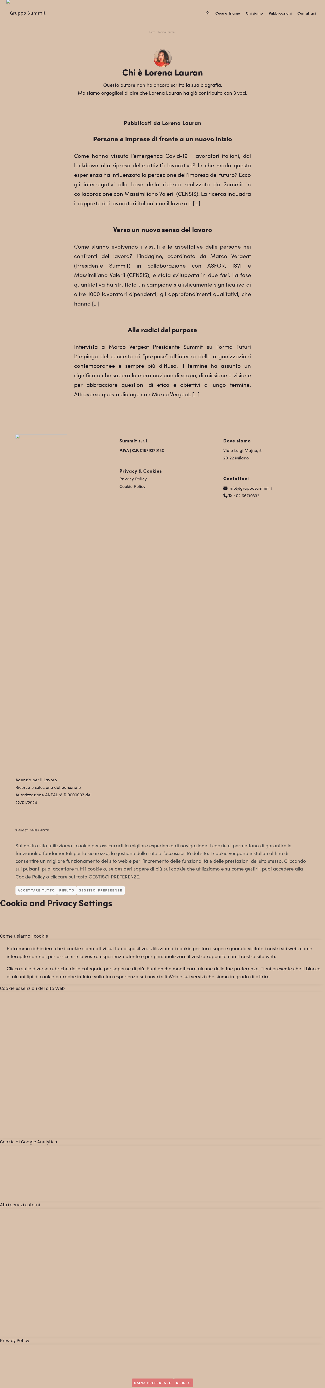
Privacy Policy (133, 479)
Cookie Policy (132, 486)
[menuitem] (207, 13)
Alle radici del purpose (162, 329)
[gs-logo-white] (26, 13)
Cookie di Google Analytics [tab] (28, 1142)
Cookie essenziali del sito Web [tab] (32, 988)
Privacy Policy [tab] (14, 1340)
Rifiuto (66, 890)
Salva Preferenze (153, 1383)
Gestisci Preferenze (100, 890)
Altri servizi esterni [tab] (20, 1205)
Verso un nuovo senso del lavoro (162, 229)
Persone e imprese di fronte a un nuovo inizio (162, 138)
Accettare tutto (36, 890)
